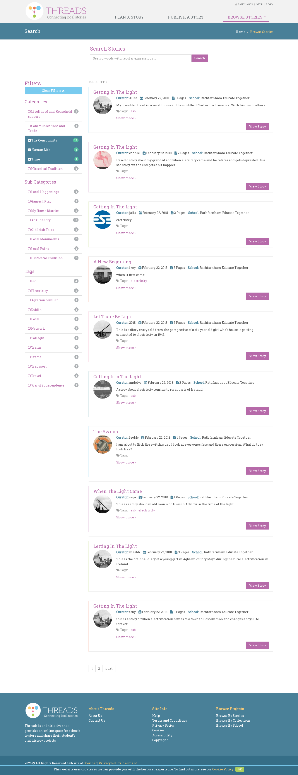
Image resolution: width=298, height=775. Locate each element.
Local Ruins (40, 249)
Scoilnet (90, 763)
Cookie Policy (222, 769)
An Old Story (41, 220)
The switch (105, 431)
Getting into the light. (117, 376)
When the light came (117, 491)
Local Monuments (45, 239)
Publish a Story (186, 17)
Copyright (160, 740)
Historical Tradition (47, 169)
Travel (36, 376)
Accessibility (162, 735)
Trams (36, 357)
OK (240, 769)
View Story (257, 126)
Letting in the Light (115, 546)
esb (133, 111)
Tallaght (38, 338)
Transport (39, 366)
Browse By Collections (233, 720)
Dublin (36, 310)
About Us (95, 716)
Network (38, 328)
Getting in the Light (115, 92)
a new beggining (112, 261)
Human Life (40, 150)
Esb (33, 281)
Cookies (158, 730)
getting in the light (115, 147)
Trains (36, 347)
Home (240, 32)
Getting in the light (115, 606)
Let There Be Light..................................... (129, 316)
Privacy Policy (163, 725)
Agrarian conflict (44, 300)
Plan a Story (129, 17)
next (109, 668)
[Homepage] (101, 11)
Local (35, 319)
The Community (44, 140)
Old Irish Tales (42, 230)
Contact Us (97, 720)
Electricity (39, 291)
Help (259, 4)
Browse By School (229, 725)
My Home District (45, 211)
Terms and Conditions (169, 720)
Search (199, 58)
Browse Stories (245, 17)
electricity (139, 281)
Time (35, 159)
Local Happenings (45, 192)
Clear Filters (52, 91)
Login (269, 4)
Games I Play (41, 201)
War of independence (47, 385)
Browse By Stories (230, 716)
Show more (125, 118)
